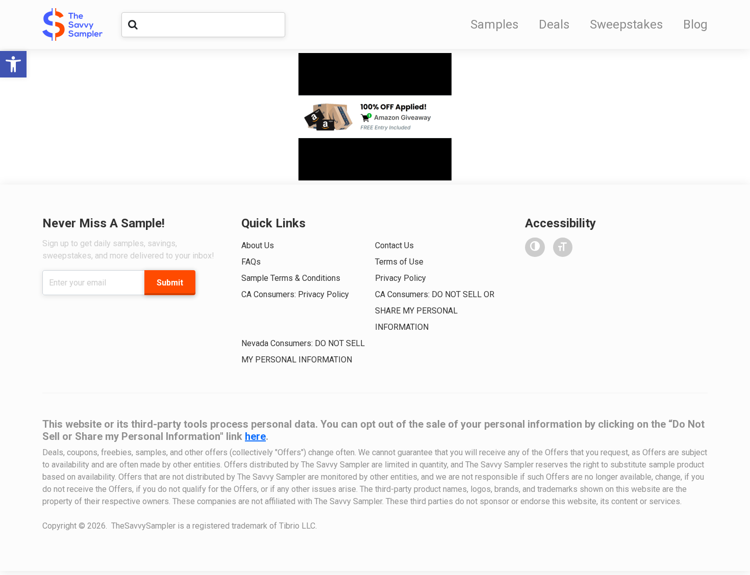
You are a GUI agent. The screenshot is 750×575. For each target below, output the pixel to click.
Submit (170, 283)
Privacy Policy (400, 278)
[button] (13, 64)
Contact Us (394, 245)
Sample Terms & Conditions (290, 278)
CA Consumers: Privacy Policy (295, 294)
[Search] (132, 24)
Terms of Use (399, 262)
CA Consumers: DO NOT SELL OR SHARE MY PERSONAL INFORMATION (434, 311)
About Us (257, 245)
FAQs (251, 262)
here (255, 436)
